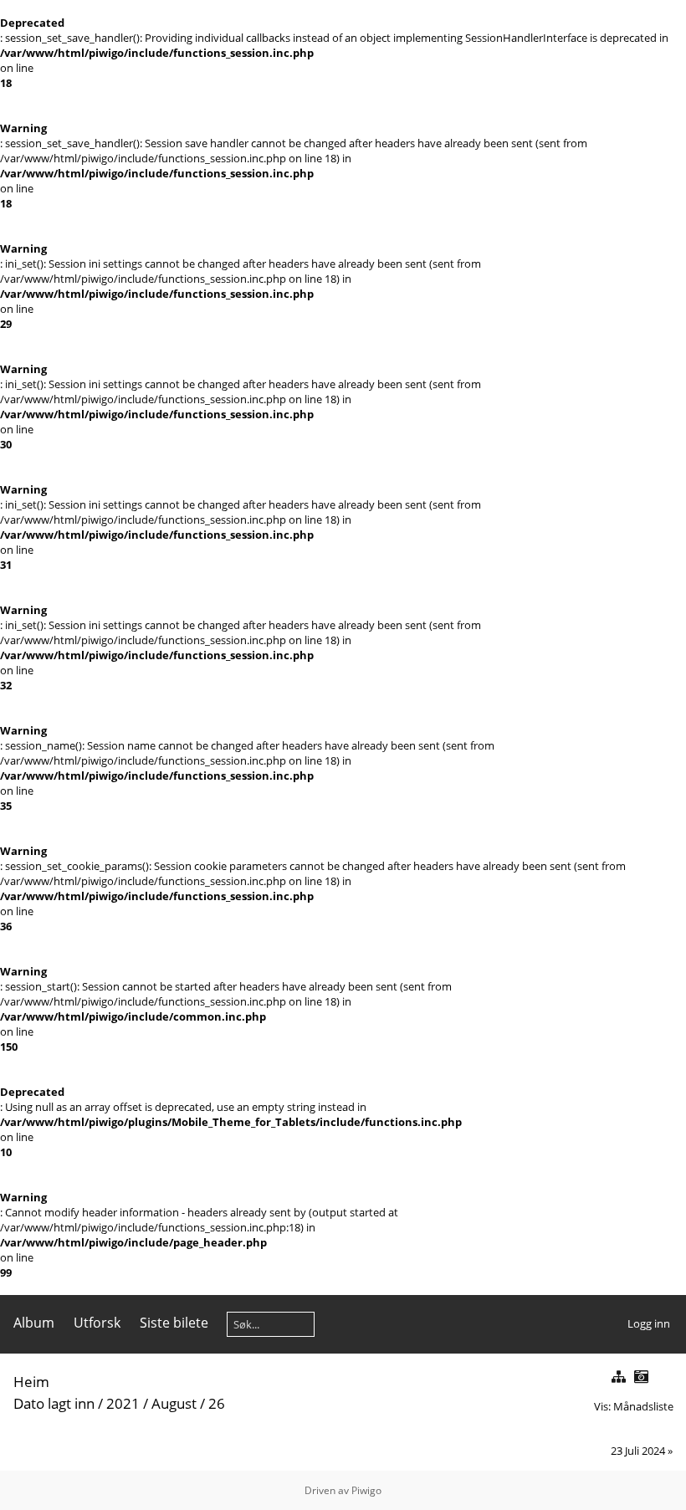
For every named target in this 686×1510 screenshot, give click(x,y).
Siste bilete (174, 1322)
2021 (123, 1403)
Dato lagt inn (54, 1403)
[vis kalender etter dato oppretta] (641, 1377)
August (174, 1403)
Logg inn (648, 1323)
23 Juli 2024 (638, 1450)
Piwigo (366, 1490)
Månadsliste (643, 1406)
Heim (31, 1381)
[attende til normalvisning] (618, 1377)
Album (33, 1322)
